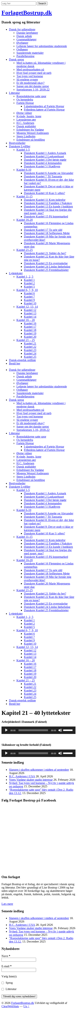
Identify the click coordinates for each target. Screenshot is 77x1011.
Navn (5, 956)
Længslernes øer (26, 119)
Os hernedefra (24, 99)
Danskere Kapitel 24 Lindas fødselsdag (47, 266)
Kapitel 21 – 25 (25, 340)
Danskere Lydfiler (19, 146)
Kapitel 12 (30, 310)
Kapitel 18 (30, 330)
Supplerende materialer (30, 52)
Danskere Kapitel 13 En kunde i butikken (48, 206)
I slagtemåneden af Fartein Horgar (44, 106)
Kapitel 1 (29, 280)
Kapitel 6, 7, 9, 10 (27, 290)
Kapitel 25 (30, 356)
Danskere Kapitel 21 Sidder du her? (45, 253)
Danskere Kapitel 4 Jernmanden (43, 163)
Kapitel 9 (29, 300)
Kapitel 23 (30, 350)
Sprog (9, 982)
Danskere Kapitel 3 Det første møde (45, 159)
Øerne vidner (24, 112)
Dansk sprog (16, 59)
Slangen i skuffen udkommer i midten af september (39, 769)
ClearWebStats (10, 1006)
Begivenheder (17, 143)
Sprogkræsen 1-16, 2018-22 (33, 89)
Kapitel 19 (30, 333)
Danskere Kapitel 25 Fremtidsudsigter (46, 269)
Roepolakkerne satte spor (31, 96)
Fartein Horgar (25, 102)
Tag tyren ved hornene (29, 76)
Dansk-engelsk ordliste (22, 360)
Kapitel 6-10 (23, 169)
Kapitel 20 (30, 336)
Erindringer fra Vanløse (30, 129)
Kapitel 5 (29, 286)
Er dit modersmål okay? (30, 82)
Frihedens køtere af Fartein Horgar (44, 109)
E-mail (6, 966)
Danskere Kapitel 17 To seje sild (43, 229)
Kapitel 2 (29, 283)
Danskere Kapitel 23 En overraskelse (46, 263)
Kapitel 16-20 (24, 219)
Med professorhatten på (30, 69)
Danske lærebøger (27, 32)
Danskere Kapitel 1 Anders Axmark (45, 153)
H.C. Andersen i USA (22, 776)
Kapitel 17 (30, 326)
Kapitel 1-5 (23, 149)
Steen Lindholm (25, 136)
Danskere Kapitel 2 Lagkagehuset (44, 156)
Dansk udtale (24, 36)
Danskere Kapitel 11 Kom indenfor (44, 199)
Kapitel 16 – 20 (25, 320)
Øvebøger (22, 42)
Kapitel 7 (29, 296)
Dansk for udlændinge (22, 29)
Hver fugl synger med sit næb (33, 72)
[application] (38, 730)
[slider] (68, 730)
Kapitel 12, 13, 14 (27, 306)
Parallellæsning (25, 56)
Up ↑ (26, 1006)
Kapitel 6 (29, 293)
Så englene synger (27, 79)
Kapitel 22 (30, 346)
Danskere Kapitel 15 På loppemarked (46, 216)
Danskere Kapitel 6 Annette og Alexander (48, 173)
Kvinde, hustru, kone (28, 116)
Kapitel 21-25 (24, 249)
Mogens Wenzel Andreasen (32, 133)
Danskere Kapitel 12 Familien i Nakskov (48, 203)
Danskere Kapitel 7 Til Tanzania (43, 176)
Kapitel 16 (30, 323)
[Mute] (60, 730)
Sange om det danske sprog (32, 86)
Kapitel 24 (30, 353)
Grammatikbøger (26, 39)
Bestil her (14, 363)
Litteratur (14, 92)
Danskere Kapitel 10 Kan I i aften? (44, 193)
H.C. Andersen (25, 123)
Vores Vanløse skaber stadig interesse (31, 779)
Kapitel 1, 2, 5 (24, 276)
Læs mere (7, 903)
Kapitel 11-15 (24, 196)
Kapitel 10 (30, 303)
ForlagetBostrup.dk (26, 12)
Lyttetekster (16, 273)
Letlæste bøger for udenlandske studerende (41, 46)
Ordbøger (22, 49)
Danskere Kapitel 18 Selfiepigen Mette (47, 233)
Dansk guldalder (26, 126)
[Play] (6, 730)
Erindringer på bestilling (30, 139)
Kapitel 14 (30, 316)
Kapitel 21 (30, 343)
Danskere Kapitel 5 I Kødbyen (42, 166)
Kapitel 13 (30, 313)
